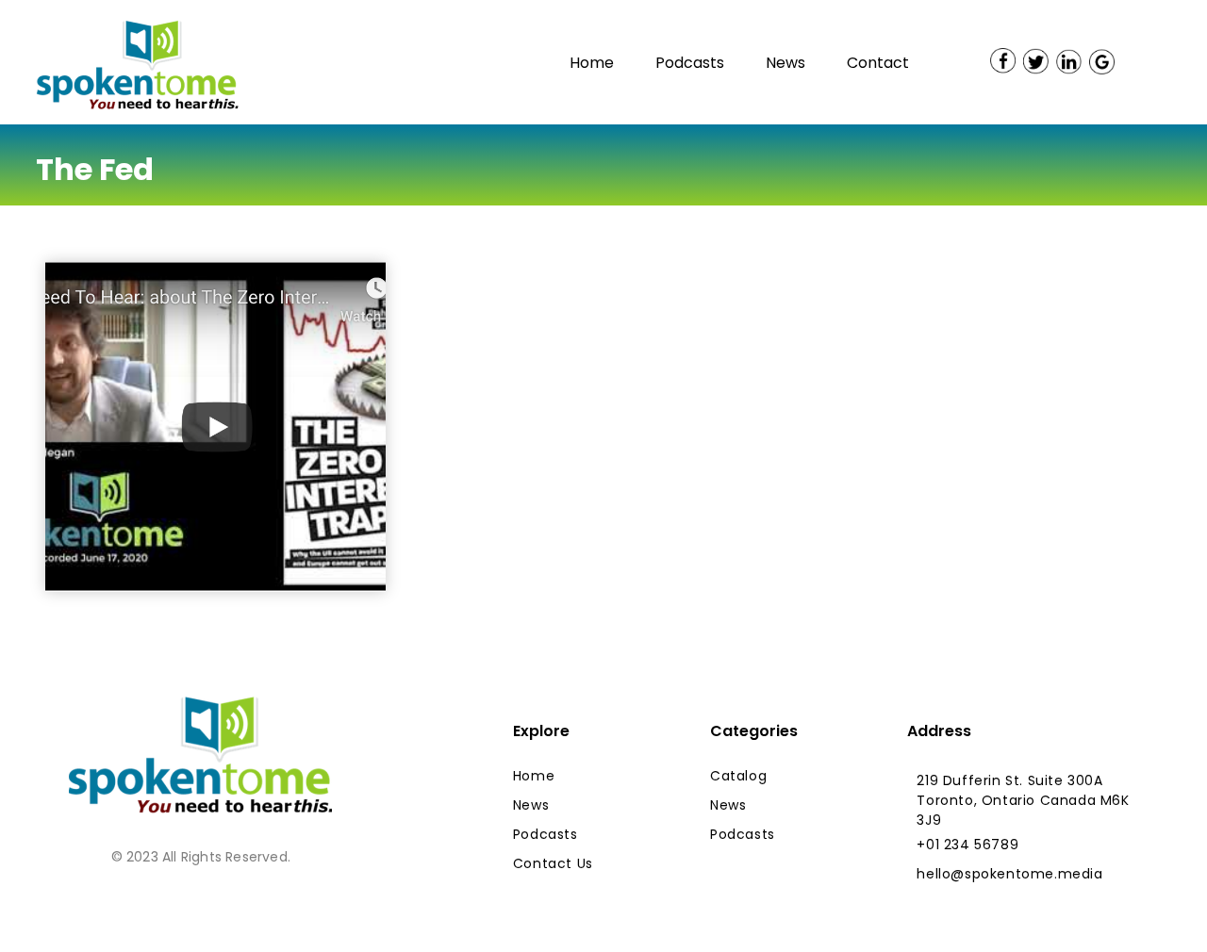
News (785, 63)
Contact (878, 63)
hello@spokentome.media (1009, 873)
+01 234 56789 (967, 844)
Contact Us (553, 863)
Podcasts (689, 63)
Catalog (738, 775)
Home (592, 63)
